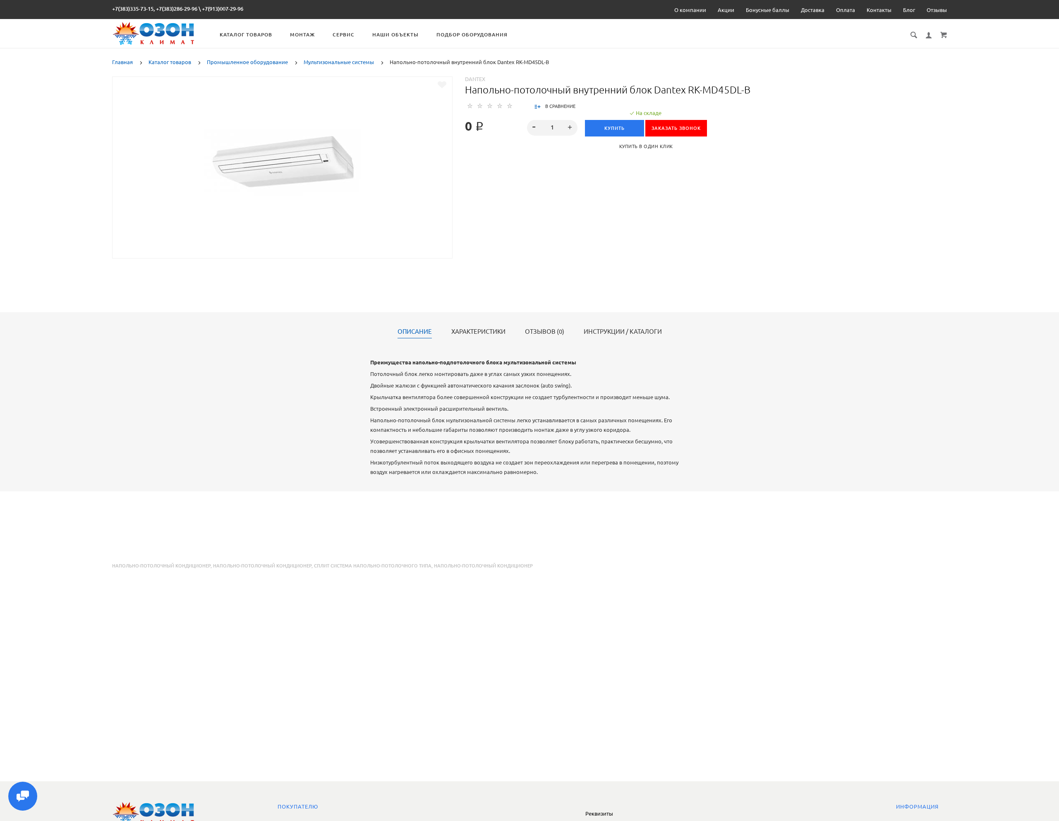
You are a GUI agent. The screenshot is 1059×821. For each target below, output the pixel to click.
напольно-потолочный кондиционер (262, 565)
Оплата (845, 10)
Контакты (879, 10)
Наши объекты (395, 34)
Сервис (344, 34)
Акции (726, 10)
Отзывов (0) (544, 331)
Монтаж (302, 34)
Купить (614, 128)
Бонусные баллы (767, 10)
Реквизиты (599, 813)
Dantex (475, 79)
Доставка (812, 10)
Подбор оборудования (472, 34)
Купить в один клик (646, 146)
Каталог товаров (246, 34)
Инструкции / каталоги (623, 331)
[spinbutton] (552, 128)
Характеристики (478, 331)
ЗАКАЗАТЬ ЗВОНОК (676, 128)
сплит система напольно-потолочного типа (372, 565)
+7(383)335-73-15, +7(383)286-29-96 (154, 9)
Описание (415, 331)
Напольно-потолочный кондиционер (161, 565)
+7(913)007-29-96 (222, 9)
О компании (690, 10)
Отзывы (937, 10)
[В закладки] (442, 85)
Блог (909, 10)
